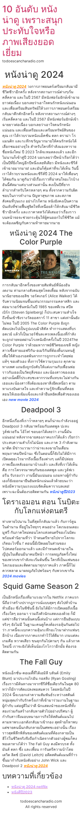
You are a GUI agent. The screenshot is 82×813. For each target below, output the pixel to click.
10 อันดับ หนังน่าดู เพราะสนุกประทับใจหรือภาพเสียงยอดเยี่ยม (32, 30)
